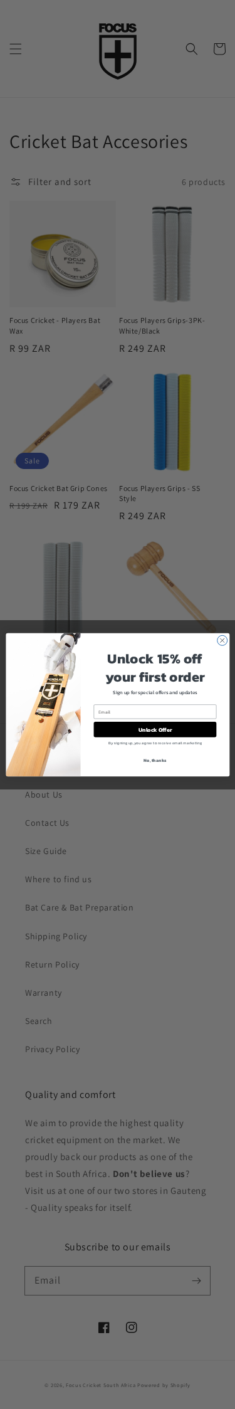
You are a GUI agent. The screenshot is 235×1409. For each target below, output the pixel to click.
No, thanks (155, 759)
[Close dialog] (222, 640)
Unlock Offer (155, 729)
